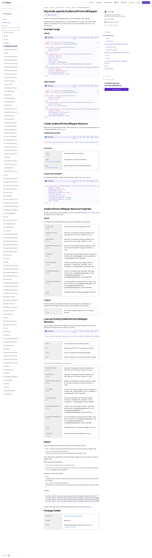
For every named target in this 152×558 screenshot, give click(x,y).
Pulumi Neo (109, 2)
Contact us (132, 2)
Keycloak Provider (60, 7)
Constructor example (111, 49)
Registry (100, 2)
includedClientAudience (52, 271)
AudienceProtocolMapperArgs (88, 142)
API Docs (4, 25)
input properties (86, 177)
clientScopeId (50, 262)
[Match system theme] (9, 555)
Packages (51, 7)
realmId (48, 226)
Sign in (138, 2)
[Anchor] (98, 11)
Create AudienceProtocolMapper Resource (116, 44)
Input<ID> (74, 336)
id (46, 310)
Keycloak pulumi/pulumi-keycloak (73, 516)
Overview (4, 19)
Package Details (109, 68)
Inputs (107, 55)
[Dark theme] (6, 555)
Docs (92, 2)
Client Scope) (109, 41)
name (47, 292)
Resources (62, 129)
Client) (107, 38)
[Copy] (98, 43)
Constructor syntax (111, 47)
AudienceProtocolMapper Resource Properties (117, 52)
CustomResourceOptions (51, 167)
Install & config (6, 22)
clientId (48, 254)
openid (73, 7)
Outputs (108, 58)
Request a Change (109, 79)
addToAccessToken (51, 232)
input (82, 222)
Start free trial (116, 89)
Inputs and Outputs (89, 212)
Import (106, 66)
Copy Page (107, 76)
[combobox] (10, 8)
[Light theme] (3, 555)
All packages (7, 14)
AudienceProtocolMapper (82, 7)
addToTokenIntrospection (53, 245)
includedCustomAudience (53, 281)
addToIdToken (50, 239)
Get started (146, 2)
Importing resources (85, 507)
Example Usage (109, 35)
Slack (117, 2)
